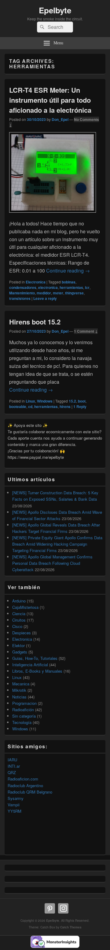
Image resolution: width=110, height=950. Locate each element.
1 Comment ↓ (86, 331)
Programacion (24, 703)
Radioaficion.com (23, 779)
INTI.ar (14, 766)
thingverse (74, 293)
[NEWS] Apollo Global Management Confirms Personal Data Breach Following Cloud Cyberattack (52, 563)
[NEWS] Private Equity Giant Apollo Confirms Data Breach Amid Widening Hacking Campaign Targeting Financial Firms (57, 544)
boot (82, 401)
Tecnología (21, 722)
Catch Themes (71, 927)
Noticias (19, 697)
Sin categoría (24, 716)
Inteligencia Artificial (30, 664)
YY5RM (14, 811)
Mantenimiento (22, 293)
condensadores (22, 287)
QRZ (12, 772)
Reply (79, 406)
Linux (30, 401)
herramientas (71, 287)
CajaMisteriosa (25, 607)
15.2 (72, 401)
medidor (44, 293)
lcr (87, 287)
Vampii (14, 805)
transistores (20, 298)
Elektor (18, 645)
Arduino (19, 601)
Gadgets (19, 652)
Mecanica (20, 684)
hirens (65, 406)
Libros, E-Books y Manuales (37, 671)
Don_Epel (60, 119)
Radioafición (23, 709)
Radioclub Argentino (25, 785)
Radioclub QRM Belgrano (30, 792)
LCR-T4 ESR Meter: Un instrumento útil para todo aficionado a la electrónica (50, 100)
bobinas (68, 282)
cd (30, 406)
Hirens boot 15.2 (35, 322)
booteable (17, 406)
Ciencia (18, 613)
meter (58, 293)
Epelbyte (55, 10)
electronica (48, 287)
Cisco (17, 626)
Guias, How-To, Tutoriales (34, 658)
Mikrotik (19, 690)
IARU (12, 760)
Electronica (36, 282)
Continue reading (68, 270)
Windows (45, 401)
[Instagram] (63, 908)
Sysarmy (16, 798)
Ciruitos (19, 620)
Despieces (21, 633)
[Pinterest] (50, 908)
